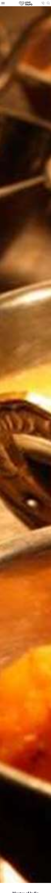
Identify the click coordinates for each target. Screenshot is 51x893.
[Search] (48, 3)
